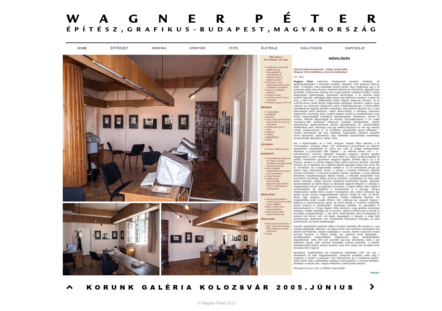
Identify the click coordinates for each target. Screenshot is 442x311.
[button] (119, 48)
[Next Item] (368, 164)
